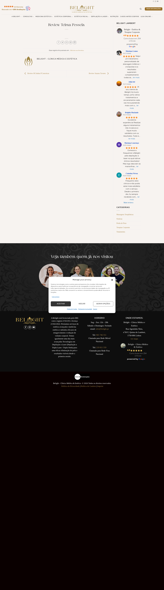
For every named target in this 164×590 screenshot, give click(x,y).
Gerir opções (103, 304)
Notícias (119, 219)
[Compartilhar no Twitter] (62, 42)
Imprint (95, 309)
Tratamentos (120, 232)
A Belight (16, 16)
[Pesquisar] (140, 9)
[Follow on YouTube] (157, 1)
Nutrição (114, 16)
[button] (112, 280)
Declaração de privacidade (85, 309)
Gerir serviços (55, 297)
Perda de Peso (121, 223)
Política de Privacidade (70, 386)
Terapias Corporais (123, 227)
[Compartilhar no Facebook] (58, 42)
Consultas (27, 16)
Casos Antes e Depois (129, 16)
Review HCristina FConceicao (38, 73)
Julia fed (132, 82)
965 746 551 (101, 335)
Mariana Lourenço (132, 143)
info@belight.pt (102, 329)
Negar (82, 304)
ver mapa (134, 339)
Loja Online (146, 16)
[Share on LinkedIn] (75, 42)
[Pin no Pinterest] (71, 42)
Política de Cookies (72, 309)
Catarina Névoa (132, 173)
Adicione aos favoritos (77, 50)
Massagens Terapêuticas (124, 214)
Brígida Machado (131, 112)
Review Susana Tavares (97, 73)
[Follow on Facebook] (153, 1)
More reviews (128, 203)
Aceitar (61, 304)
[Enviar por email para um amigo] (67, 42)
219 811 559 (101, 347)
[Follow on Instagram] (155, 1)
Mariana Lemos (132, 51)
